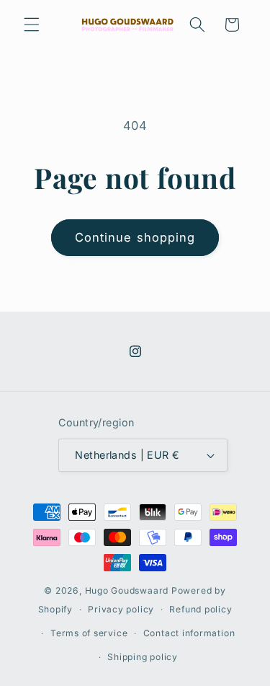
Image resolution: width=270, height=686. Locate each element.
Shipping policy (142, 656)
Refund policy (200, 609)
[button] (31, 24)
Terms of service (88, 633)
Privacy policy (121, 609)
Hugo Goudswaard (127, 590)
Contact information (189, 633)
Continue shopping (135, 237)
